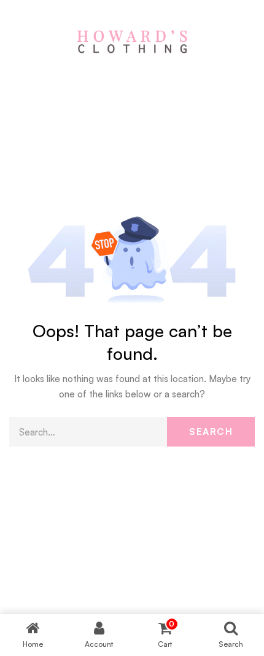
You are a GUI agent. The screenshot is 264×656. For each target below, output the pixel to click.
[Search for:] (132, 432)
